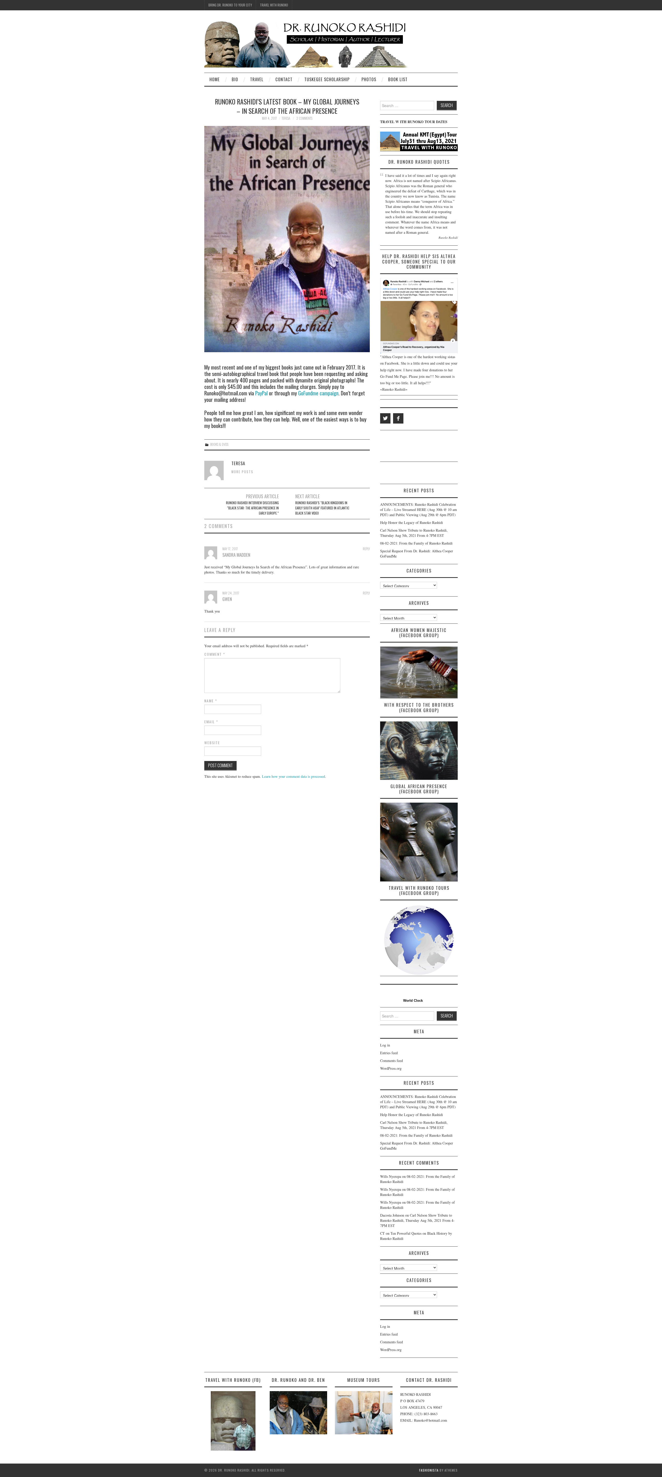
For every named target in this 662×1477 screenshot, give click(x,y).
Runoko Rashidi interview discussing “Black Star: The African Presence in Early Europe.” (252, 508)
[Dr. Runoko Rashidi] (306, 43)
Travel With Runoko (274, 5)
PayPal (261, 393)
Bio (235, 79)
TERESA (286, 118)
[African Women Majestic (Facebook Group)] (419, 672)
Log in (385, 1045)
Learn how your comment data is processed (293, 776)
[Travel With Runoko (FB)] (233, 1421)
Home (214, 79)
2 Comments (304, 118)
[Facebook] (398, 418)
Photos (369, 79)
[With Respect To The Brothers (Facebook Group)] (419, 750)
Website (212, 742)
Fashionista (429, 1470)
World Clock (412, 1001)
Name (210, 700)
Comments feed (391, 1060)
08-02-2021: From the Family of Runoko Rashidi (416, 543)
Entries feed (389, 1052)
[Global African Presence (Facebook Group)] (419, 842)
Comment (214, 654)
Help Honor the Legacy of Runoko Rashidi (411, 522)
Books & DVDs (219, 444)
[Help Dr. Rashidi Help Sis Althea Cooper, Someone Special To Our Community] (419, 315)
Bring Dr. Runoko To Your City (230, 5)
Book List (398, 79)
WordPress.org (391, 1068)
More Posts (242, 471)
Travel (257, 79)
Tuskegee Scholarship (327, 79)
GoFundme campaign (318, 393)
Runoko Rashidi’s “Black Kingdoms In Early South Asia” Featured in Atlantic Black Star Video (322, 508)
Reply (366, 548)
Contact (283, 79)
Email (211, 721)
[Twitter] (385, 418)
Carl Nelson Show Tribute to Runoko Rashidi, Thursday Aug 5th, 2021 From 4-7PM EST (414, 533)
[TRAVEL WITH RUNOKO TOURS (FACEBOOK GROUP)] (419, 940)
